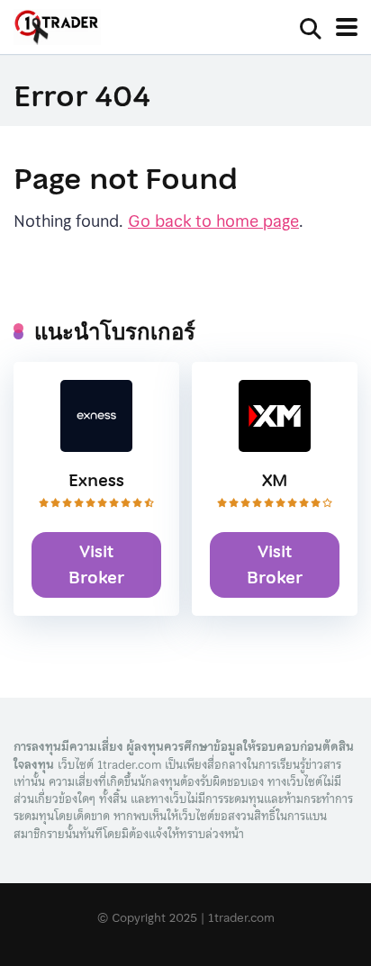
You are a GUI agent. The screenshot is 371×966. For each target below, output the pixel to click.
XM (275, 480)
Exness (96, 480)
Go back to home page (213, 221)
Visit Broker (96, 564)
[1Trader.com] (57, 29)
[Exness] (96, 446)
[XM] (275, 446)
